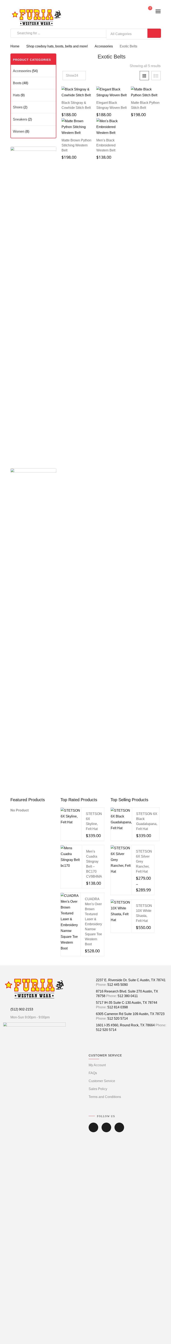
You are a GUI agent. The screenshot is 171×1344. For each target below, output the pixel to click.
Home (14, 46)
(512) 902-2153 (21, 1009)
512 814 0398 (117, 1007)
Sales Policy (98, 1089)
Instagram (106, 1130)
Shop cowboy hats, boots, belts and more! (57, 46)
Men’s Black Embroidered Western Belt (106, 145)
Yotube (119, 1130)
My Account (97, 1065)
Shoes (18, 107)
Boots (17, 83)
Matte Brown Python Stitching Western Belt (76, 145)
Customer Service (102, 1081)
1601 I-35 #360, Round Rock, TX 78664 (125, 1025)
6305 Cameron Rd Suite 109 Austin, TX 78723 (130, 1014)
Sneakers (20, 119)
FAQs (93, 1073)
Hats (16, 95)
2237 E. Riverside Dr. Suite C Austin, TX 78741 (131, 980)
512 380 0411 (128, 996)
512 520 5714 (117, 1018)
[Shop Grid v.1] (144, 75)
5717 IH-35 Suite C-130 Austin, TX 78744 (126, 1002)
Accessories (104, 46)
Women (18, 131)
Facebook (93, 1130)
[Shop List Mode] (156, 75)
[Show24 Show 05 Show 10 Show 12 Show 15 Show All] (74, 75)
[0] (147, 11)
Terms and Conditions (105, 1097)
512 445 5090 (117, 984)
